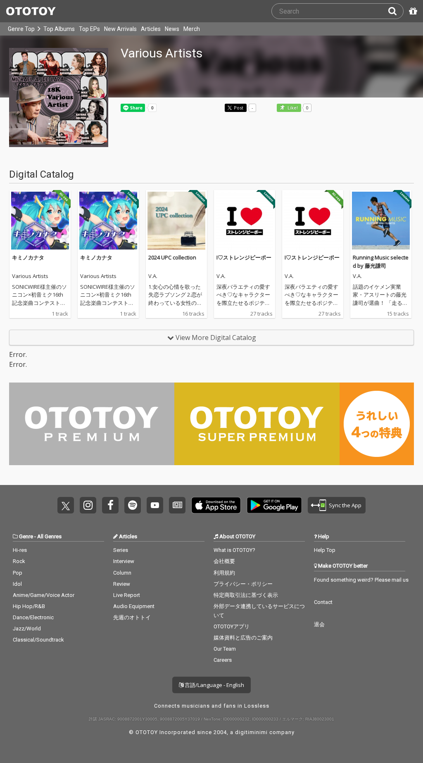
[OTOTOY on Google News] (177, 505)
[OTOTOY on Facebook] (110, 505)
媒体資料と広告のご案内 (243, 638)
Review (121, 584)
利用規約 (224, 573)
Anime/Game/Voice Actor (43, 595)
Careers (223, 660)
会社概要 (224, 561)
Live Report (126, 595)
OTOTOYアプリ (232, 626)
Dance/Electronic (33, 617)
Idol (17, 584)
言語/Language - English (213, 685)
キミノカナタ (28, 257)
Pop (17, 573)
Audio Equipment (133, 606)
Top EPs (89, 29)
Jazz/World (27, 628)
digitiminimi (251, 732)
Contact (323, 602)
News (172, 29)
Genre (26, 536)
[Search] (395, 11)
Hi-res (20, 550)
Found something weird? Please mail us (361, 580)
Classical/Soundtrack (38, 640)
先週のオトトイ (132, 617)
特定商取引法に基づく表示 (246, 595)
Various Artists (30, 276)
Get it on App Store (216, 505)
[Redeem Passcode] (412, 11)
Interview (123, 561)
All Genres (49, 536)
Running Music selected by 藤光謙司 (381, 261)
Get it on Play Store (274, 505)
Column (122, 573)
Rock (19, 561)
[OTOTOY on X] (65, 505)
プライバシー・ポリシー (243, 584)
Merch (191, 29)
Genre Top (21, 29)
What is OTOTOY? (234, 550)
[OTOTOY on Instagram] (88, 505)
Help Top (324, 550)
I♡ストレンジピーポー (243, 257)
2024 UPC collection (172, 257)
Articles (151, 29)
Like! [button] (292, 108)
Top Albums (59, 29)
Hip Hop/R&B (29, 606)
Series (120, 550)
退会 (319, 624)
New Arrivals (120, 29)
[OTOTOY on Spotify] (132, 505)
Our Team (225, 649)
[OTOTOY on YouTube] (155, 505)
